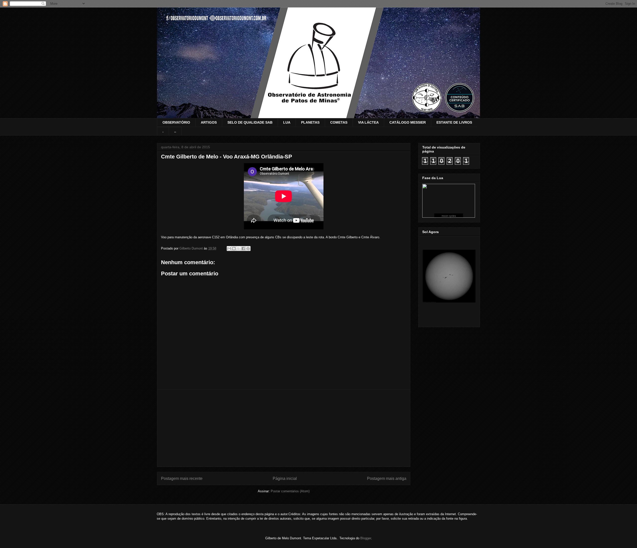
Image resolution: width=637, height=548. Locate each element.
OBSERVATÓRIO (176, 122)
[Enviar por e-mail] (229, 248)
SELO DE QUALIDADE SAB (249, 122)
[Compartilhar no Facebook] (243, 248)
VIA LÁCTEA (368, 122)
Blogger (365, 538)
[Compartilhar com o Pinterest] (248, 248)
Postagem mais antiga (386, 478)
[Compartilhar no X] (238, 248)
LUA (286, 122)
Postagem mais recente (182, 478)
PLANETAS (310, 122)
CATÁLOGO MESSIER (407, 122)
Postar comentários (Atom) (290, 491)
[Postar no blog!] (233, 248)
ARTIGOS (209, 122)
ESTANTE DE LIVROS (454, 122)
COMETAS (338, 122)
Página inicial (285, 478)
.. (175, 131)
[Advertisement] (283, 428)
